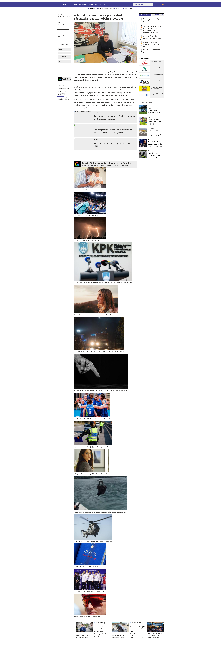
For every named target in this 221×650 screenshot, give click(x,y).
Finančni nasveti (128, 8)
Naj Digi (112, 8)
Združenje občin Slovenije (62, 57)
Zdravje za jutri (119, 8)
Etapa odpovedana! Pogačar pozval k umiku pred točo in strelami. (153, 21)
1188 (76, 1)
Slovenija (74, 4)
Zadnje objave (158, 14)
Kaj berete (145, 14)
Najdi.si (68, 1)
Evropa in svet (83, 4)
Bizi (64, 1)
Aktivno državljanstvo (103, 8)
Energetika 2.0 (93, 8)
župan (60, 61)
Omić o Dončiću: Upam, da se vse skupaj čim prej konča (152, 44)
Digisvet (90, 4)
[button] (58, 4)
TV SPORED (59, 1)
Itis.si (72, 1)
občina (60, 52)
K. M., (60, 16)
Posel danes (97, 4)
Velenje (60, 49)
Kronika (104, 4)
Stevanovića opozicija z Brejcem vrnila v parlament (152, 37)
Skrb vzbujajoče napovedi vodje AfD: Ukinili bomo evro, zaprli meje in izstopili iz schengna (152, 29)
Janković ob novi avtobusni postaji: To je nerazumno (152, 51)
